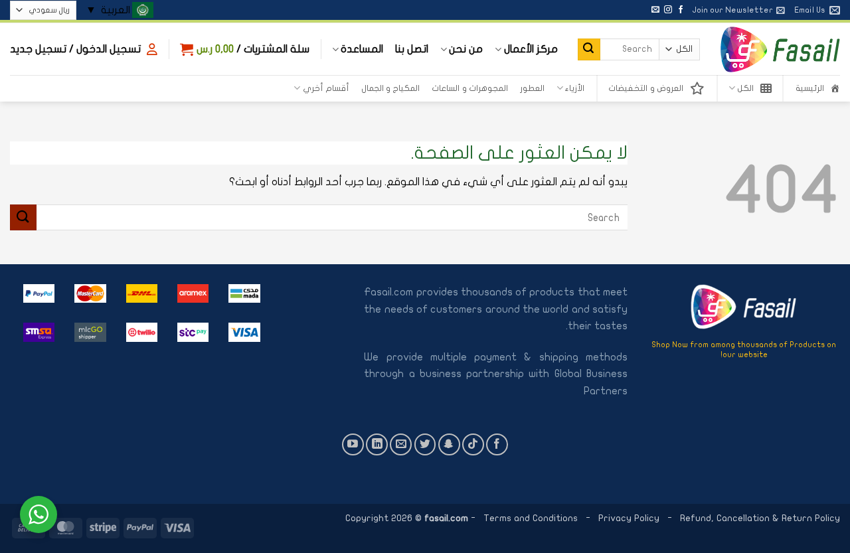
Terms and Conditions (530, 518)
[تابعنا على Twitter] (425, 444)
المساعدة (362, 49)
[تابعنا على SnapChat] (449, 444)
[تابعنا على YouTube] (353, 444)
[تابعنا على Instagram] (668, 10)
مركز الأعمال (530, 49)
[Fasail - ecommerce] (780, 49)
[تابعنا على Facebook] (681, 10)
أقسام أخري (326, 88)
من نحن (466, 49)
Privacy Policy (630, 518)
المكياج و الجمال (390, 88)
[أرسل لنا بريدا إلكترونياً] (655, 10)
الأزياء (574, 88)
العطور (532, 88)
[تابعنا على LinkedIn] (377, 444)
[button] (738, 10)
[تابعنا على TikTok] (473, 444)
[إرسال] (589, 50)
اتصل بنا (411, 49)
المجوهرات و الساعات (470, 88)
